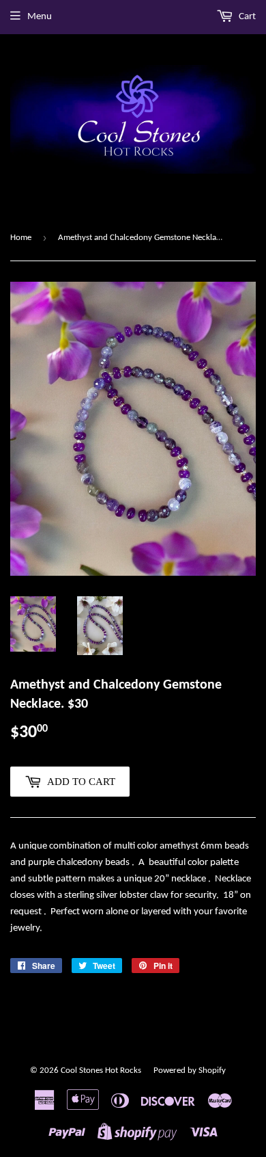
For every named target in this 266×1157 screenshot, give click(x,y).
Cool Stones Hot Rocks (101, 1070)
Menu (39, 17)
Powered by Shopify (189, 1070)
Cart (246, 17)
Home (20, 237)
